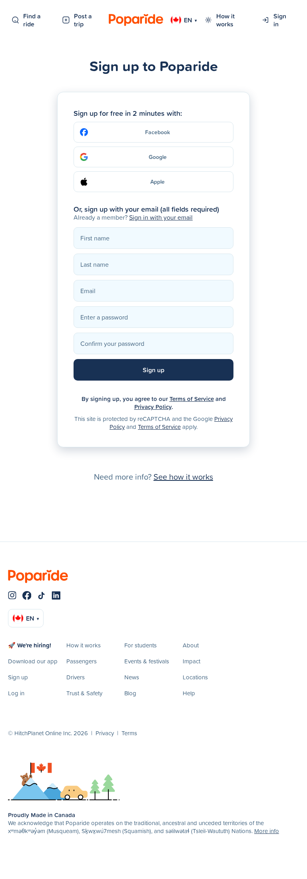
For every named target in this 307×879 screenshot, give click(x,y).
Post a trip (83, 20)
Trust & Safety (84, 693)
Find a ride (32, 20)
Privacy (105, 733)
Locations (195, 677)
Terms (129, 733)
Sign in (279, 20)
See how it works (183, 476)
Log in (16, 693)
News (131, 677)
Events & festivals (146, 661)
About (191, 645)
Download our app (33, 661)
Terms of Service (191, 399)
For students (140, 645)
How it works (225, 20)
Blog (130, 693)
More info (266, 831)
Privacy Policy (152, 407)
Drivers (75, 677)
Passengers (81, 661)
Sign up (18, 677)
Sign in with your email (161, 217)
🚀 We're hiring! (29, 645)
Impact (191, 661)
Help (189, 693)
